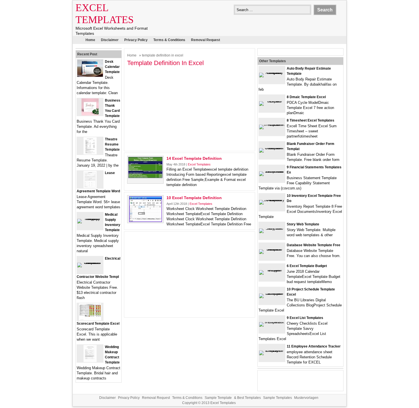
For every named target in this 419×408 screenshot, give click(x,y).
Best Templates (249, 398)
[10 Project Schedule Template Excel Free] (272, 293)
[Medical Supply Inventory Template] (90, 219)
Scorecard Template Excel (98, 324)
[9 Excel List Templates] (272, 322)
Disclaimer (110, 40)
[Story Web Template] (272, 228)
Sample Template (218, 398)
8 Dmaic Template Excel (306, 97)
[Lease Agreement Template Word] (90, 187)
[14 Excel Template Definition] (145, 177)
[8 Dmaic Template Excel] (272, 101)
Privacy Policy (136, 40)
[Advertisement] (189, 108)
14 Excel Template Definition (194, 158)
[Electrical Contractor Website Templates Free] (90, 262)
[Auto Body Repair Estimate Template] (272, 72)
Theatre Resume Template (112, 144)
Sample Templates (277, 398)
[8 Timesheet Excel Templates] (272, 124)
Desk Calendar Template (112, 67)
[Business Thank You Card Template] (90, 114)
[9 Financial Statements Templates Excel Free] (272, 171)
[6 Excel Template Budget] (272, 270)
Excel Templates (199, 164)
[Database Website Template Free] (272, 249)
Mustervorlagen (306, 398)
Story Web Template (303, 224)
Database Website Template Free (313, 245)
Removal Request (205, 40)
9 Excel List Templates (305, 318)
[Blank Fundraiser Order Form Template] (272, 148)
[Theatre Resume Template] (90, 153)
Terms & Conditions (169, 40)
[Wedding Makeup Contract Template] (90, 361)
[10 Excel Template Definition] (145, 221)
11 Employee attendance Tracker (314, 346)
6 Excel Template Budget (307, 266)
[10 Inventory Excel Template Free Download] (272, 200)
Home (90, 40)
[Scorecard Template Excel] (90, 319)
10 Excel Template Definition (194, 197)
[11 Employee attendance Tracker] (272, 350)
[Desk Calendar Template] (90, 75)
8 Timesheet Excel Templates (310, 120)
